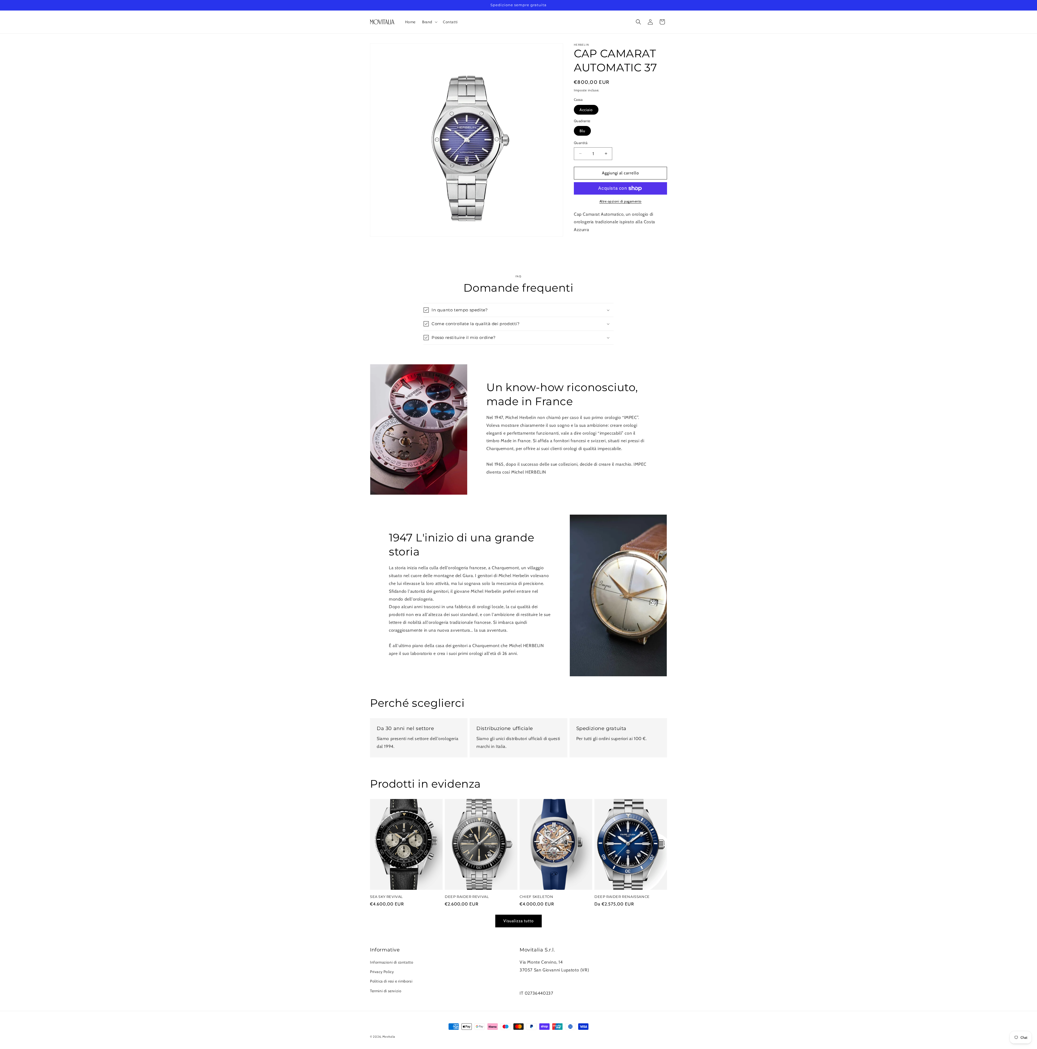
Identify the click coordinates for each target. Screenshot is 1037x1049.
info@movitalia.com (539, 985)
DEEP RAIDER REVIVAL (467, 896)
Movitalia (388, 1036)
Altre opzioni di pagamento (621, 201)
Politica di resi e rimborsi (391, 981)
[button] (429, 22)
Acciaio (586, 109)
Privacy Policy (382, 971)
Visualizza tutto (518, 920)
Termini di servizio (385, 990)
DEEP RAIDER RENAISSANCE (622, 896)
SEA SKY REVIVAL (386, 896)
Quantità (580, 143)
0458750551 (533, 977)
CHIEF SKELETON (536, 896)
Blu (582, 130)
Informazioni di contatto (391, 962)
